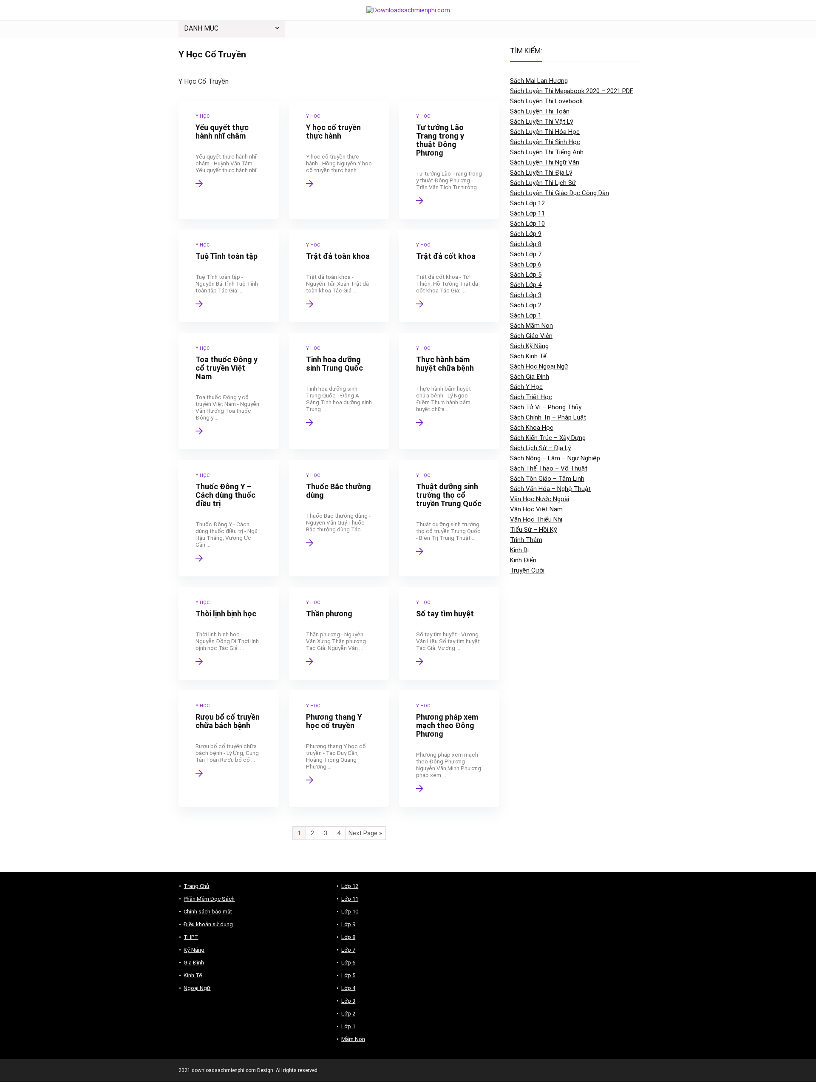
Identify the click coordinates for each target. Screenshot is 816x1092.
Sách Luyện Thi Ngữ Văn (544, 162)
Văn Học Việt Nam (536, 509)
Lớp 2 (348, 1013)
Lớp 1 (348, 1026)
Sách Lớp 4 (525, 285)
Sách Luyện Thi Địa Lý (541, 172)
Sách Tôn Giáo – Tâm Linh (547, 478)
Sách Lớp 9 (525, 234)
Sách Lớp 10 (527, 223)
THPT (191, 937)
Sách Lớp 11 (527, 213)
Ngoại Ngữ (197, 988)
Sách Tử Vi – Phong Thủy (545, 407)
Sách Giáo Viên (531, 336)
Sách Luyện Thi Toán (540, 111)
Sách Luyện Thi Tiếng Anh (547, 152)
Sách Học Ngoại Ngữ (539, 366)
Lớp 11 (349, 899)
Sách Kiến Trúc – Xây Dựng (548, 438)
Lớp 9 (348, 924)
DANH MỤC (201, 28)
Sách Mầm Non (531, 325)
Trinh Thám (526, 540)
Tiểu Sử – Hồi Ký (533, 529)
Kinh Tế (193, 975)
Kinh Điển (523, 560)
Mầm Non (353, 1039)
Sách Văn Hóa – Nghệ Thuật (550, 489)
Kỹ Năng (194, 950)
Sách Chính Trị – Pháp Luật (548, 417)
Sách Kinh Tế (528, 356)
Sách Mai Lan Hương (539, 81)
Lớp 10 (349, 911)
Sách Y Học (526, 387)
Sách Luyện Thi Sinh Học (545, 142)
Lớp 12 (349, 886)
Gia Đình (194, 962)
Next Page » (365, 833)
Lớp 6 (348, 962)
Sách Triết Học (531, 397)
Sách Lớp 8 (525, 244)
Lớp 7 (348, 950)
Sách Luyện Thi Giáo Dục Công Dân (559, 193)
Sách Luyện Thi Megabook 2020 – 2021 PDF (571, 91)
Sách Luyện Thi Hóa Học (545, 132)
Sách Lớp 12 (527, 203)
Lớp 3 (348, 1001)
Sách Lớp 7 (525, 254)
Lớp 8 (348, 937)
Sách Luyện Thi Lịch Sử (543, 183)
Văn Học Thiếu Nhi (536, 519)
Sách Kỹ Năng (529, 346)
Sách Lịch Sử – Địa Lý (540, 448)
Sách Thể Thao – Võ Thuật (548, 468)
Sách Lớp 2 (525, 305)
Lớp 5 (348, 975)
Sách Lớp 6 (525, 264)
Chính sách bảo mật (208, 911)
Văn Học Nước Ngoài (539, 499)
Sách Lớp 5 (525, 274)
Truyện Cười (527, 570)
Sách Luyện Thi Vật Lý (541, 121)
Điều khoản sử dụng (208, 924)
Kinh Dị (519, 550)
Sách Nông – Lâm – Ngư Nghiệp (555, 458)
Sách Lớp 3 (525, 295)
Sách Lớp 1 (525, 315)
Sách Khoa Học (531, 427)
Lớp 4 (348, 988)
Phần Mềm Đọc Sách (209, 899)
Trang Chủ (196, 886)
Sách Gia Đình (529, 376)
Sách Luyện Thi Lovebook (546, 101)
